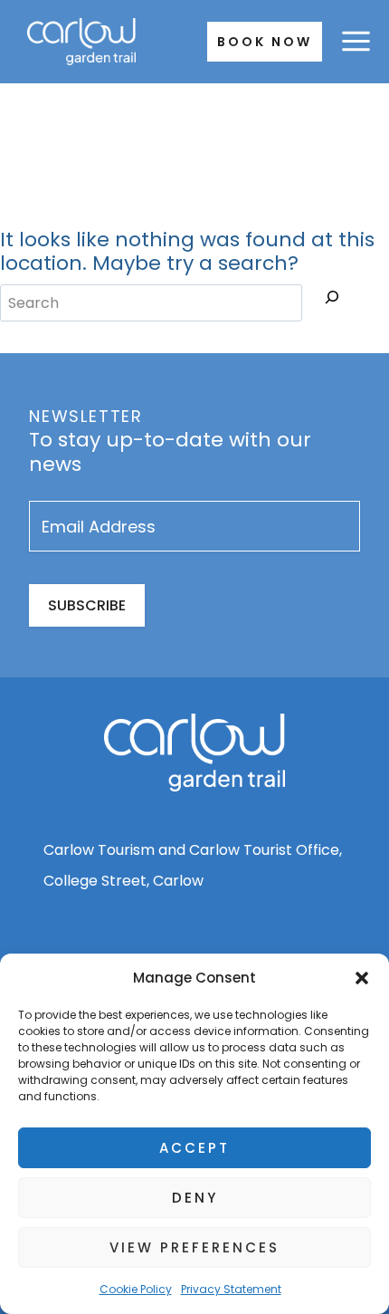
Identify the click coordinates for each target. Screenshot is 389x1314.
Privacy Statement (231, 1289)
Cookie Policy (136, 1289)
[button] (362, 978)
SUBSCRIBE (87, 605)
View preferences (194, 1247)
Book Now (264, 42)
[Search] (332, 300)
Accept (194, 1147)
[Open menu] (355, 41)
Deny (195, 1197)
